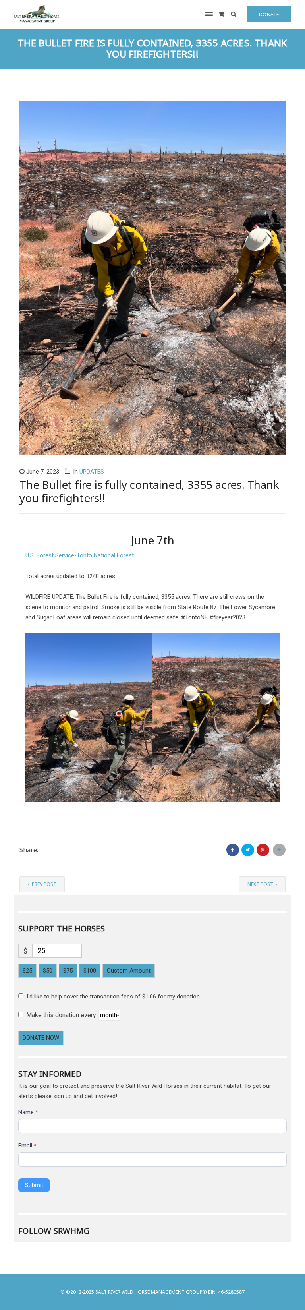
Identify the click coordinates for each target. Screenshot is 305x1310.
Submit (34, 1185)
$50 (47, 970)
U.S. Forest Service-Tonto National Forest (79, 555)
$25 (27, 970)
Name (28, 1112)
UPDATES (91, 471)
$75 (68, 970)
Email (27, 1145)
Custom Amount (129, 970)
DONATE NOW (41, 1037)
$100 (89, 970)
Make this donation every (62, 1015)
